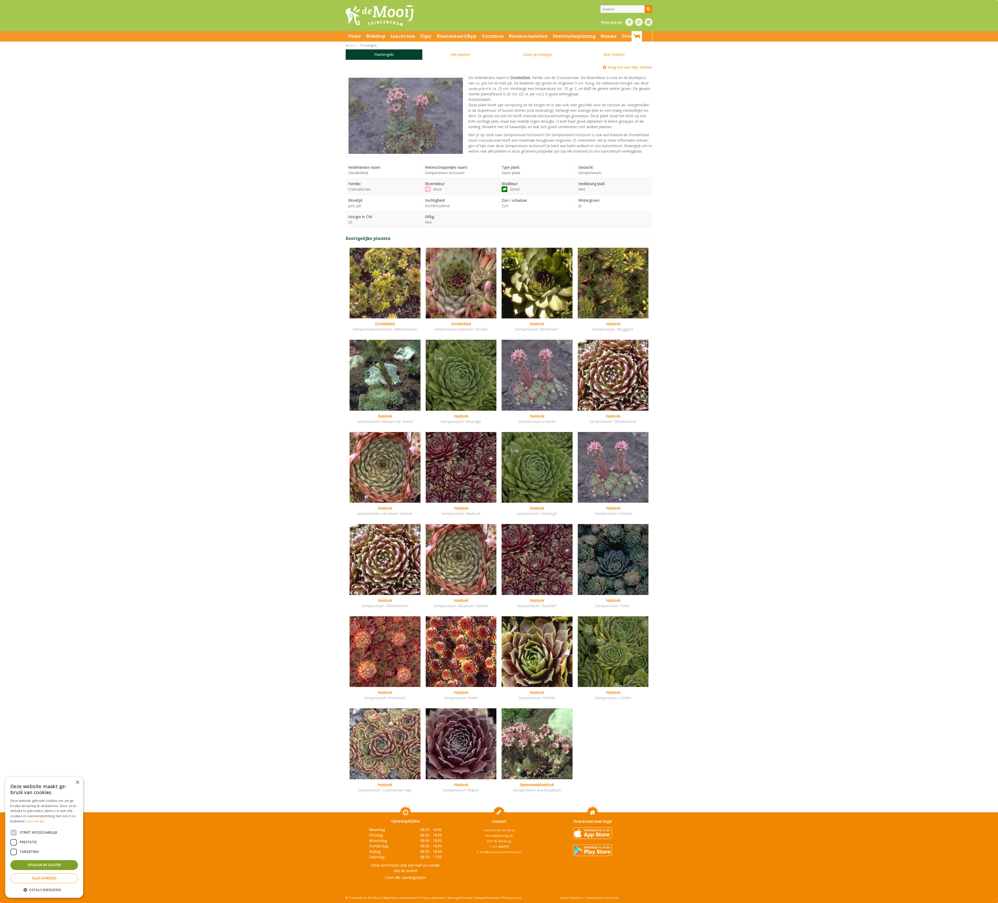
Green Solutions (571, 898)
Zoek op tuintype (537, 54)
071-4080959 (501, 846)
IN (639, 22)
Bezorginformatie (460, 898)
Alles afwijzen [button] (44, 878)
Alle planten (460, 54)
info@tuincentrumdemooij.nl (500, 852)
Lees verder (35, 821)
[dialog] (44, 837)
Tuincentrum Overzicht (602, 898)
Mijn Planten (614, 54)
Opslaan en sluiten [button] (44, 865)
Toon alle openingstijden (405, 877)
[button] (44, 890)
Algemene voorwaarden (400, 898)
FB (629, 22)
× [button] (77, 782)
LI (648, 22)
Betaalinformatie (487, 898)
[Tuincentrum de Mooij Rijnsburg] (379, 15)
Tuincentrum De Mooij (499, 830)
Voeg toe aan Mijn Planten (630, 67)
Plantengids (384, 54)
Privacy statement (432, 898)
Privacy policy (511, 898)
